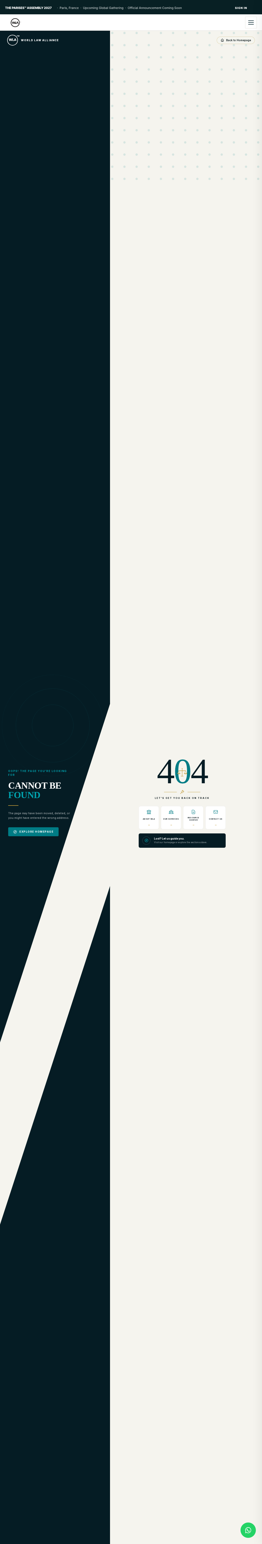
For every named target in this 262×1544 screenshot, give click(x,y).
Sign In (241, 8)
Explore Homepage (36, 831)
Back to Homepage (238, 40)
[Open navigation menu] (251, 22)
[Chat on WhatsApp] (248, 1530)
